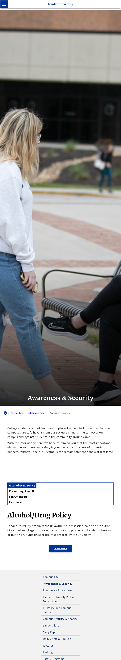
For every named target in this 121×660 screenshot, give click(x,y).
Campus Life (16, 412)
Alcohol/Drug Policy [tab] (22, 485)
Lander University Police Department (58, 599)
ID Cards (48, 645)
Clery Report (51, 632)
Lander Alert (51, 625)
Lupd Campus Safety (36, 412)
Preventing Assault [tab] (21, 491)
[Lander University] (4, 4)
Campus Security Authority (60, 619)
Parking (48, 652)
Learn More (60, 548)
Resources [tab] (16, 502)
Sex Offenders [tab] (18, 496)
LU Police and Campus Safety (57, 610)
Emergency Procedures (57, 590)
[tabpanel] (60, 532)
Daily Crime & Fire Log (57, 639)
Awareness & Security (58, 583)
